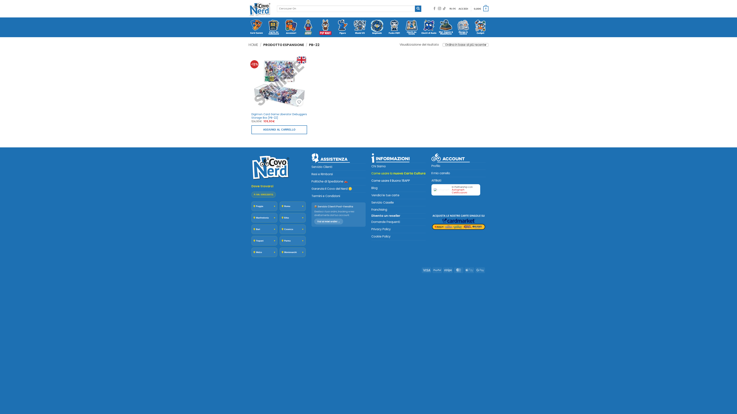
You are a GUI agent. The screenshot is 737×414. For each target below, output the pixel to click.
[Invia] (418, 9)
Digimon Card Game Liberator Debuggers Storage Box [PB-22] (279, 116)
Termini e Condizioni (325, 196)
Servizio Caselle (382, 202)
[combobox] (346, 9)
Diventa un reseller (385, 216)
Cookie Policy (381, 236)
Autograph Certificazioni (459, 191)
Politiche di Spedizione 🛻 (329, 181)
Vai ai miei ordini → (328, 221)
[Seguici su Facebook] (434, 8)
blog (452, 8)
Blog (374, 188)
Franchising (379, 210)
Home (253, 44)
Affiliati (436, 180)
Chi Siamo (378, 166)
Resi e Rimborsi (322, 174)
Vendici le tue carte (385, 195)
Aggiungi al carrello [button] (279, 129)
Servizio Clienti (321, 167)
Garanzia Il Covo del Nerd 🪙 (331, 189)
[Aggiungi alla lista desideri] (299, 102)
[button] (463, 8)
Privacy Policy (381, 229)
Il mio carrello (440, 173)
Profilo (435, 166)
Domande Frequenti (385, 222)
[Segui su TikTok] (444, 8)
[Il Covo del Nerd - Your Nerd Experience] (260, 8)
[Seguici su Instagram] (439, 8)
